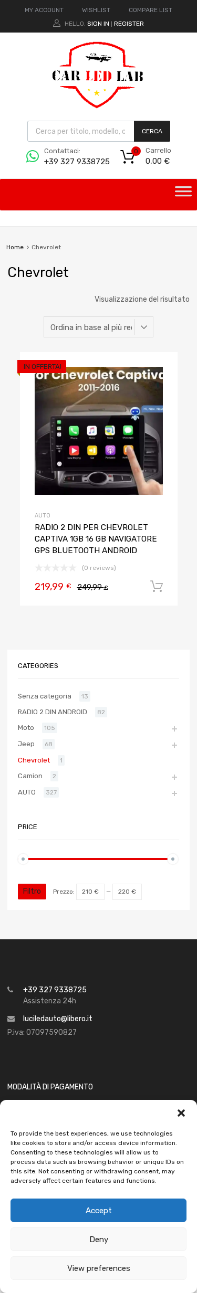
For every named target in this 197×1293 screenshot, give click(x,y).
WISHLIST (96, 10)
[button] (181, 1113)
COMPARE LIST (150, 10)
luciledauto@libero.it (57, 1018)
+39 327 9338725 (70, 161)
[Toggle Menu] (183, 194)
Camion (30, 776)
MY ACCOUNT (44, 10)
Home (15, 247)
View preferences (98, 1268)
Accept (99, 1210)
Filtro (32, 891)
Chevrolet (34, 760)
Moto (26, 728)
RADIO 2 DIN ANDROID (52, 712)
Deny (98, 1239)
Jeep (26, 744)
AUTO (42, 515)
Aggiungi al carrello (156, 586)
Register (129, 23)
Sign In (98, 23)
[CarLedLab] (98, 107)
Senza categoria (44, 696)
